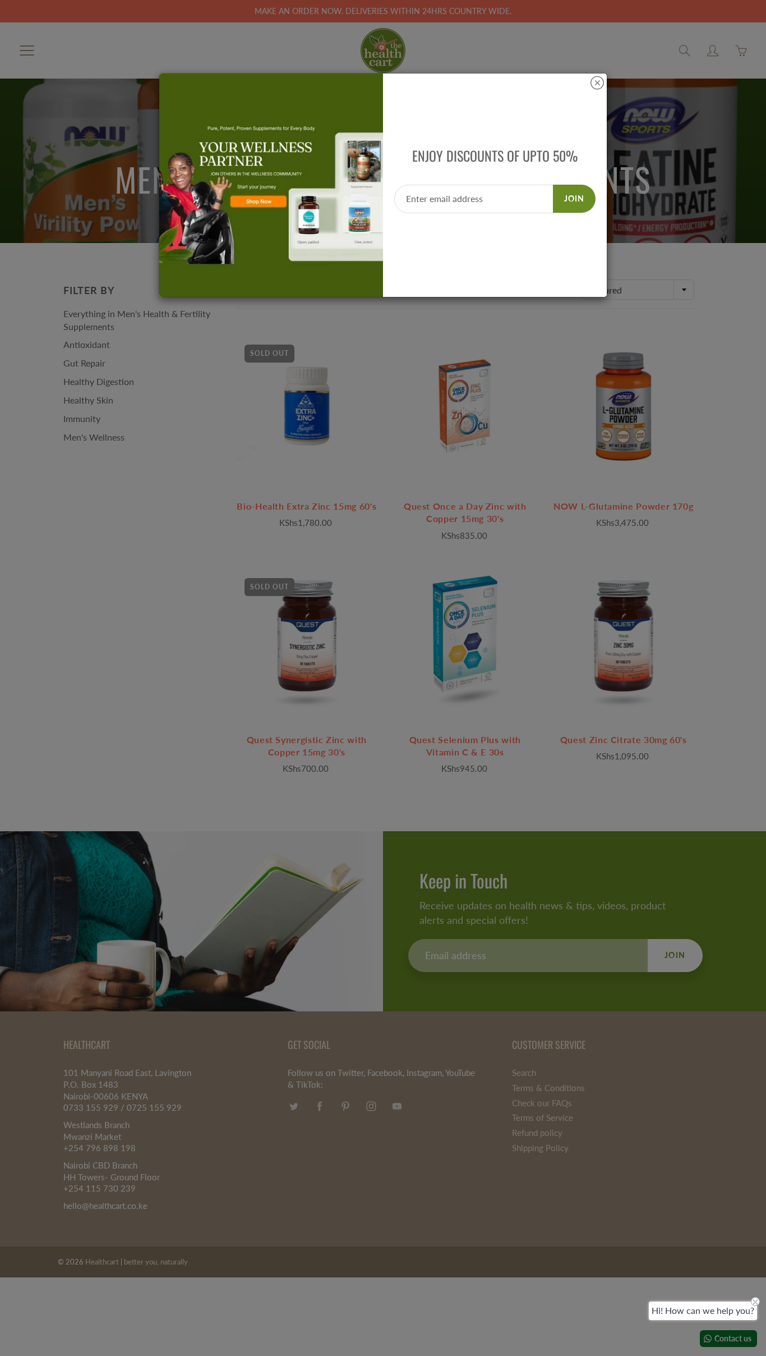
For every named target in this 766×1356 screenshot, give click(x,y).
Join (574, 198)
